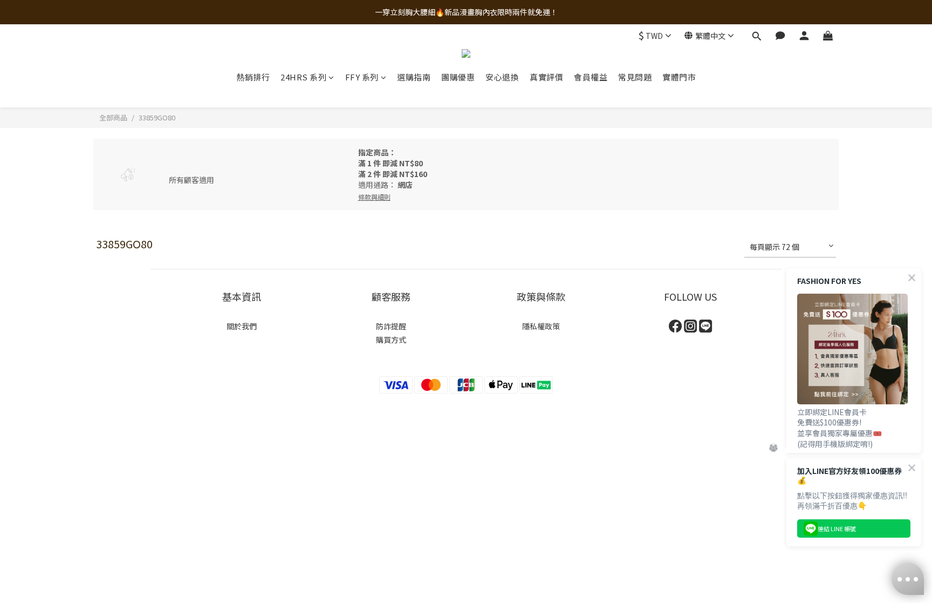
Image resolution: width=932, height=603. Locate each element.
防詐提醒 (391, 326)
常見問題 (635, 77)
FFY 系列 (362, 77)
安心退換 (502, 77)
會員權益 (590, 77)
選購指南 (413, 77)
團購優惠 (458, 77)
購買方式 (391, 339)
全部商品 (113, 117)
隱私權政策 (541, 326)
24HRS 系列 (303, 77)
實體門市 (679, 77)
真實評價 (546, 77)
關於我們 (242, 326)
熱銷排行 (253, 77)
